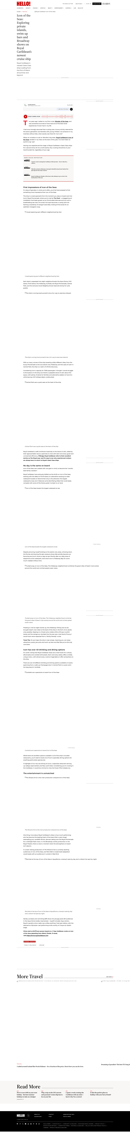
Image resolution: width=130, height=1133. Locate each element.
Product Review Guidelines (58, 1127)
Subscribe (97, 3)
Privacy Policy (99, 1123)
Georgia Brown (31, 104)
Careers (45, 1127)
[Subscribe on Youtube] (28, 1123)
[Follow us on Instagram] (17, 1123)
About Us (37, 1114)
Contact (51, 1114)
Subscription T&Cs (68, 1114)
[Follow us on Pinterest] (33, 1123)
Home (19, 11)
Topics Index (67, 1116)
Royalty (28, 8)
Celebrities (20, 8)
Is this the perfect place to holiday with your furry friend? (100, 1094)
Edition (79, 3)
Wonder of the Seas (61, 121)
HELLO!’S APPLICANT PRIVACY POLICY (95, 1125)
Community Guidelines (70, 1123)
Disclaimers (47, 1123)
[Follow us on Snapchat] (31, 1123)
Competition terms (64, 1125)
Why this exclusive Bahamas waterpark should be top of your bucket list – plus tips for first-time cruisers (50, 169)
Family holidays (30, 945)
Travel (24, 11)
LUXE (75, 8)
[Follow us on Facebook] (20, 1123)
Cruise (41, 945)
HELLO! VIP (80, 8)
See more (109, 976)
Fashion (35, 8)
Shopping (68, 8)
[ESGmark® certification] (27, 1115)
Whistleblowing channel (86, 1123)
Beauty (50, 8)
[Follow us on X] (22, 1123)
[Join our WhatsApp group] (39, 1123)
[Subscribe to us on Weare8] (36, 1123)
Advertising (38, 1116)
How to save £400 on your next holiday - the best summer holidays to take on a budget (27, 1095)
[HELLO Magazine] (23, 4)
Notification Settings (49, 1125)
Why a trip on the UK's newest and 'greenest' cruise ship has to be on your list (52, 1095)
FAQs (50, 1116)
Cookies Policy (56, 1123)
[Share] (71, 109)
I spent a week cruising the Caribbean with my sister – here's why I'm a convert (49, 162)
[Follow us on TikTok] (25, 1123)
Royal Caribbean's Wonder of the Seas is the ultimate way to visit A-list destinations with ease (49, 176)
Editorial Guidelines (77, 1125)
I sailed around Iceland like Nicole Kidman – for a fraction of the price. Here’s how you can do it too (50, 1066)
